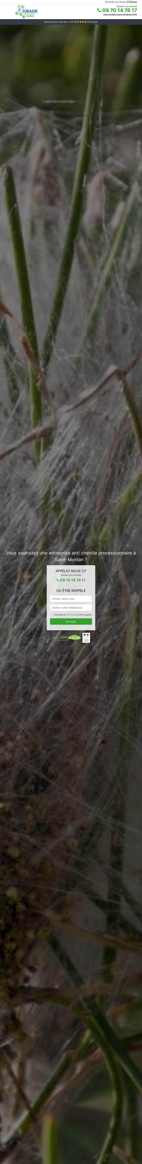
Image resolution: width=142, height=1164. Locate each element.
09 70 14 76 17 (119, 10)
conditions (71, 614)
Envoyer (71, 621)
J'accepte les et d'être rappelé (72, 614)
